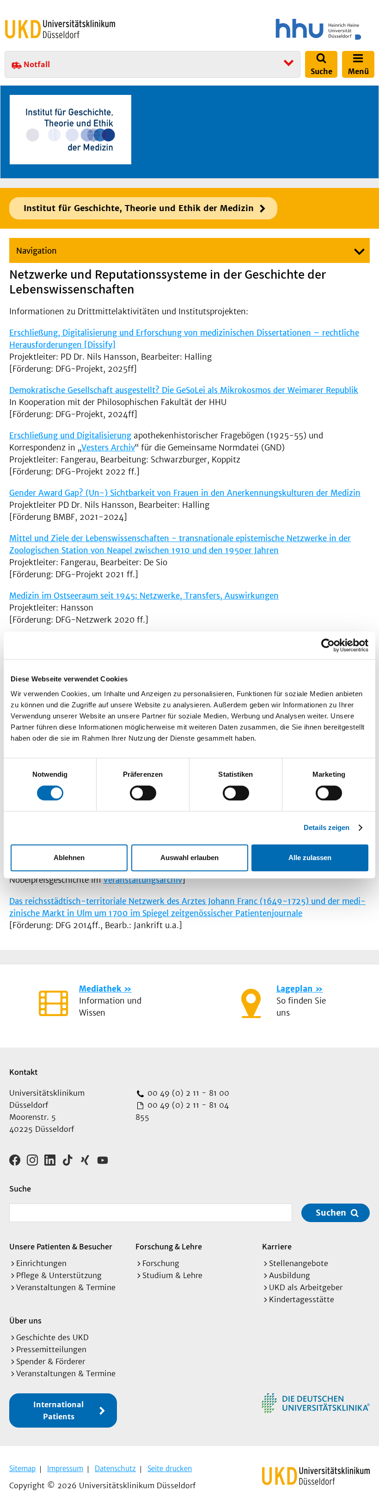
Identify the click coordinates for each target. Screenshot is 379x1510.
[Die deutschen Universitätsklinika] (316, 1403)
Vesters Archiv (108, 448)
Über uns (25, 1320)
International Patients (58, 1410)
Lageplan (294, 989)
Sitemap (22, 1468)
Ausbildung (289, 1275)
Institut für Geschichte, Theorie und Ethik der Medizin (139, 208)
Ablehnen (69, 857)
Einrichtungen (41, 1263)
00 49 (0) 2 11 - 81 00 (187, 1093)
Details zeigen (326, 827)
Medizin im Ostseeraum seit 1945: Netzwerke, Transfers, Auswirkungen (144, 596)
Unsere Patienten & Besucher (60, 1246)
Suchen (331, 1212)
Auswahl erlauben (189, 857)
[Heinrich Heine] (284, 29)
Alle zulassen (309, 857)
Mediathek (100, 989)
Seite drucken (169, 1468)
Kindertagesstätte (301, 1299)
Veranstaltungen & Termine (66, 1287)
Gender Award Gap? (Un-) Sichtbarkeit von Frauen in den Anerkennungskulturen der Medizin (185, 493)
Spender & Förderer (50, 1361)
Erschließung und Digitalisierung (70, 436)
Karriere (277, 1246)
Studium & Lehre (172, 1275)
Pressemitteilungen (51, 1349)
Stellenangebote (298, 1263)
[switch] (143, 793)
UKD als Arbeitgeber (305, 1287)
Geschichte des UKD (52, 1337)
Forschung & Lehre (168, 1246)
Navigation (36, 251)
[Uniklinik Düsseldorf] (60, 29)
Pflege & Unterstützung (59, 1275)
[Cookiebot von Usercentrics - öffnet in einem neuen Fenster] (327, 645)
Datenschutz (115, 1468)
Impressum (65, 1468)
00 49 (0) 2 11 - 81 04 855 (182, 1111)
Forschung (160, 1263)
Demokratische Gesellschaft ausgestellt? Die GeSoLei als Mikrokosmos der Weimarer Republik (183, 390)
